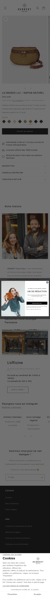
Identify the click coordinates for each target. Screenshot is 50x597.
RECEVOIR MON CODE (37, 303)
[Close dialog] (47, 282)
